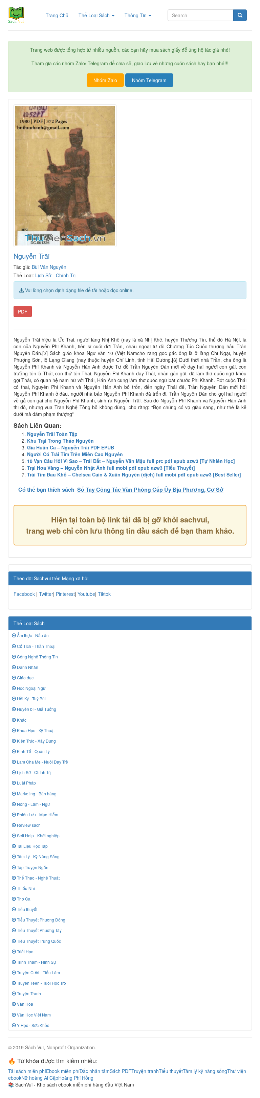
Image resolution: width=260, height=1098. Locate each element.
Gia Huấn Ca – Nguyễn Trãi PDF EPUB (70, 447)
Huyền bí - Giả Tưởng (36, 709)
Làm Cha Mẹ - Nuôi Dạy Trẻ (42, 762)
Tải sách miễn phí (27, 1071)
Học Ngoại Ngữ (30, 688)
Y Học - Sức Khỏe (32, 1025)
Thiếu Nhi (25, 888)
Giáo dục (25, 677)
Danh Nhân (27, 667)
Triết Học (24, 951)
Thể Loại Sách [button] (95, 15)
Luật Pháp (26, 783)
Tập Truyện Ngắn (32, 867)
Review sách (28, 825)
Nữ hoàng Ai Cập (39, 1077)
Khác (21, 720)
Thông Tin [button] (136, 15)
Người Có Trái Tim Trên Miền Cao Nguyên (75, 454)
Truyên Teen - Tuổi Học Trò (41, 983)
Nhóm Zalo (105, 80)
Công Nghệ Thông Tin (37, 656)
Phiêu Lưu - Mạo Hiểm (37, 814)
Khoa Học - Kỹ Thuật (35, 730)
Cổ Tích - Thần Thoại (36, 646)
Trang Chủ (59, 15)
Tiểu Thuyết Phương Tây (39, 930)
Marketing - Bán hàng (36, 793)
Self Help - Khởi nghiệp (38, 835)
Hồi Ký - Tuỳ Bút (31, 698)
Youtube (86, 593)
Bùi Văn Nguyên (49, 266)
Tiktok (104, 593)
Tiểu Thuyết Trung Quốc (38, 941)
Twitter (46, 593)
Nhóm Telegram (149, 80)
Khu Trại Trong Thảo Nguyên (60, 440)
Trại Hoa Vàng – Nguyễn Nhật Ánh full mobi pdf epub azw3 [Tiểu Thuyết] (111, 467)
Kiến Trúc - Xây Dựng (36, 741)
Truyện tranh (145, 1071)
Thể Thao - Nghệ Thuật (38, 878)
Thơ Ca (23, 899)
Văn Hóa (24, 1004)
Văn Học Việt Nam (33, 1015)
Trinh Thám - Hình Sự (36, 962)
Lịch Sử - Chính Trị (55, 275)
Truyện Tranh (28, 993)
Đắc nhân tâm (95, 1071)
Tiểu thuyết (26, 909)
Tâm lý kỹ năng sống (205, 1071)
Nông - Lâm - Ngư (33, 804)
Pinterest (65, 593)
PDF (22, 311)
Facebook (24, 593)
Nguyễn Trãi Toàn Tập (52, 433)
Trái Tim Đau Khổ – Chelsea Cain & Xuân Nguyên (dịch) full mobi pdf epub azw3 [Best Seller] (134, 474)
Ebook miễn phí (63, 1071)
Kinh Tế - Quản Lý (33, 751)
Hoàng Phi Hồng (75, 1077)
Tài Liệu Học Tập (32, 846)
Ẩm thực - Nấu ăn (32, 635)
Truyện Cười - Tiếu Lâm (38, 972)
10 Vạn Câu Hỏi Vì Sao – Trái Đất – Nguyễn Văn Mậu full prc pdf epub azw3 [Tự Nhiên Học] (131, 461)
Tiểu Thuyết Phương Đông (40, 919)
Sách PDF (120, 1071)
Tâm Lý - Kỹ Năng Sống (38, 856)
